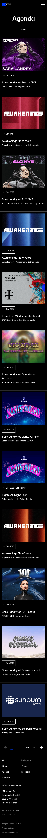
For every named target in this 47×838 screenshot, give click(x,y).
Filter (23, 29)
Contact (6, 778)
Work (4, 760)
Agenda (5, 772)
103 (34, 748)
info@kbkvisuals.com (11, 786)
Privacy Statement (9, 828)
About (5, 766)
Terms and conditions (10, 833)
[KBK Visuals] (6, 4)
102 (27, 748)
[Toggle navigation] (43, 4)
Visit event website (11, 91)
